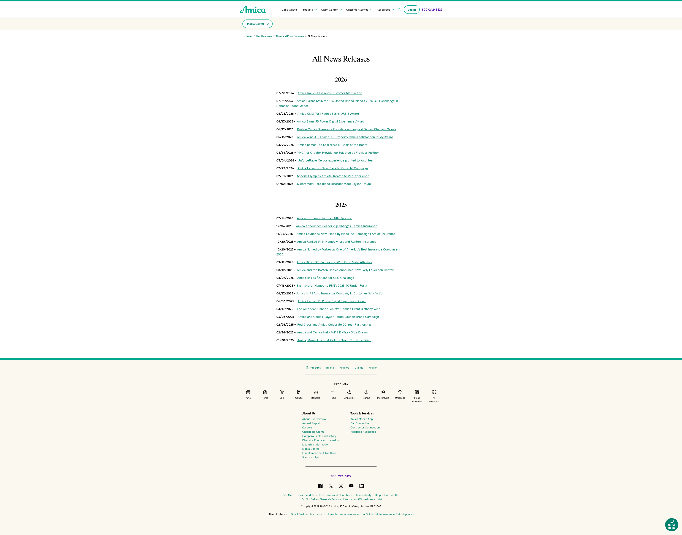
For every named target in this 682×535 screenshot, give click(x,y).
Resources (384, 9)
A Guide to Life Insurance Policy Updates (388, 514)
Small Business (417, 399)
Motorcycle (383, 397)
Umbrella (400, 397)
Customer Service (357, 9)
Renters (315, 397)
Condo (299, 397)
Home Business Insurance (343, 514)
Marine (366, 397)
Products (307, 9)
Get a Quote (289, 9)
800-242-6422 (341, 476)
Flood (332, 397)
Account (315, 367)
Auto (248, 397)
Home (265, 397)
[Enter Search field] (399, 9)
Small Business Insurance (307, 514)
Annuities (349, 397)
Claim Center (330, 9)
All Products (434, 399)
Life (282, 397)
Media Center (256, 24)
